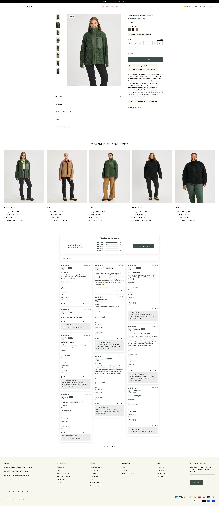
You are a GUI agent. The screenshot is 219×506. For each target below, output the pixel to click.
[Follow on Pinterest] (14, 491)
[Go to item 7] (58, 63)
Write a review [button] (143, 246)
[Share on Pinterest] (138, 108)
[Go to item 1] (58, 17)
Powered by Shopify (19, 499)
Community (94, 476)
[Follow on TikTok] (23, 491)
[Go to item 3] (58, 32)
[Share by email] (140, 108)
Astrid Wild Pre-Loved (129, 473)
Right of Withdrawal (163, 470)
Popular (14, 6)
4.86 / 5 (79, 245)
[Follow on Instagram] (9, 491)
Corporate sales (95, 486)
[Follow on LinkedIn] (27, 491)
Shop (6, 6)
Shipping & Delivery (63, 473)
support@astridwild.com (25, 467)
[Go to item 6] (58, 55)
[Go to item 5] (58, 48)
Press (92, 479)
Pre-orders (60, 479)
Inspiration (93, 473)
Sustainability (94, 470)
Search (59, 482)
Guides (124, 470)
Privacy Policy (161, 467)
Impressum (160, 476)
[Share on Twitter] (136, 108)
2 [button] (107, 446)
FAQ (58, 470)
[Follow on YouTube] (18, 491)
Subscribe (197, 482)
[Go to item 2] (58, 25)
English (201, 6)
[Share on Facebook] (133, 108)
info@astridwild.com (22, 471)
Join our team (94, 482)
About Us (29, 6)
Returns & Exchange (63, 476)
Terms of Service (162, 473)
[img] (65, 265)
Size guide (160, 39)
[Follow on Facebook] (5, 491)
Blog (123, 467)
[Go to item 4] (58, 40)
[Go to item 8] (58, 70)
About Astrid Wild (96, 467)
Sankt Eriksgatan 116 (15, 475)
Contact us (60, 467)
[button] (132, 19)
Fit (22, 6)
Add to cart (146, 59)
